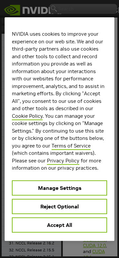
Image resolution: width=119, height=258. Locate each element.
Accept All (59, 225)
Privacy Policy (63, 160)
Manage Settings (59, 188)
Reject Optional (59, 206)
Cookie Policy (27, 116)
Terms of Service (71, 146)
